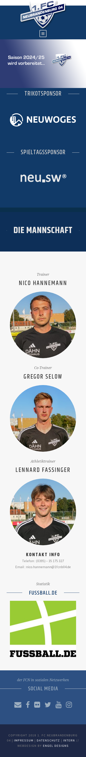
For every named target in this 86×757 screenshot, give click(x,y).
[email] (17, 704)
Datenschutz (48, 740)
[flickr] (37, 704)
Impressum (24, 740)
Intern (69, 740)
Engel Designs (56, 746)
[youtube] (59, 704)
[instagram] (69, 704)
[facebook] (28, 704)
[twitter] (48, 704)
